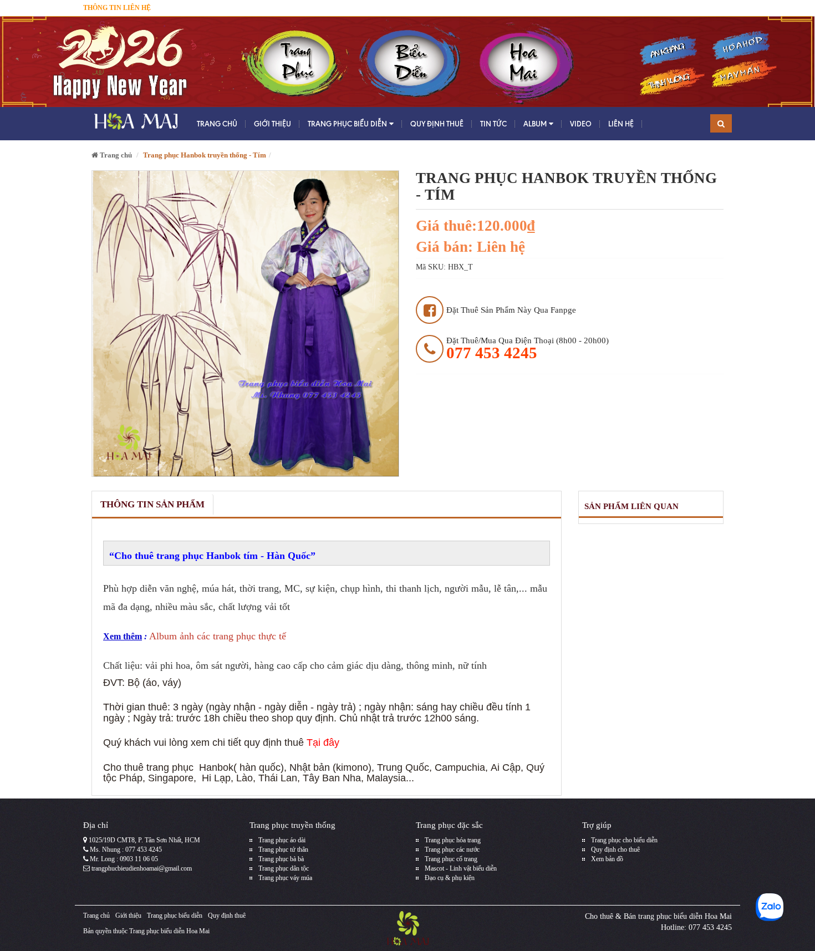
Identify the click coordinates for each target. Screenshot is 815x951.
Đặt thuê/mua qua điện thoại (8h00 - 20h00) (527, 348)
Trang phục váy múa (285, 878)
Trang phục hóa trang (453, 840)
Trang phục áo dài (281, 840)
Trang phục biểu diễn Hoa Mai (169, 931)
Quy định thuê (436, 123)
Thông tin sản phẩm (152, 504)
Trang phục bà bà (281, 859)
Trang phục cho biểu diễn (624, 840)
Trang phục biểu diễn (347, 123)
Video (581, 123)
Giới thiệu (272, 123)
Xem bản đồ (607, 859)
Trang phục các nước (452, 849)
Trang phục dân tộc (283, 868)
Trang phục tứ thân (283, 849)
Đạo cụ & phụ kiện (450, 878)
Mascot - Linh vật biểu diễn (461, 868)
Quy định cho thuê (615, 849)
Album (535, 123)
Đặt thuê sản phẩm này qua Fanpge (511, 310)
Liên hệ (621, 123)
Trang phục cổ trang (451, 859)
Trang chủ (217, 123)
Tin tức (493, 123)
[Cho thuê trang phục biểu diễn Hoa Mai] (134, 124)
